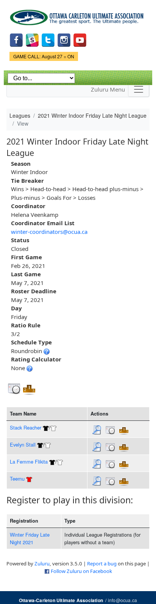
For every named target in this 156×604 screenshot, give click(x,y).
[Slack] (32, 39)
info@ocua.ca (122, 600)
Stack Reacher (25, 427)
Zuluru (42, 563)
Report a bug (102, 563)
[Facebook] (16, 39)
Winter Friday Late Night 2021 (30, 538)
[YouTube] (80, 39)
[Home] (78, 15)
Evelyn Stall (23, 444)
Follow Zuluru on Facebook (81, 571)
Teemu (17, 478)
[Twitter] (48, 39)
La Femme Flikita (29, 461)
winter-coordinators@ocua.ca (49, 231)
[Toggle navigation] (138, 89)
